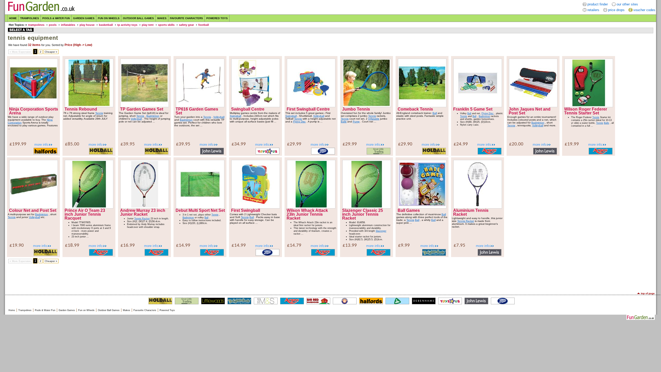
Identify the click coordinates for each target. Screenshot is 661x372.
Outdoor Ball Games (138, 18)
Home (13, 18)
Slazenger (381, 231)
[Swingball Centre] (255, 106)
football (203, 24)
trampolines (36, 24)
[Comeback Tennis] (422, 106)
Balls (344, 121)
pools (53, 24)
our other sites (627, 4)
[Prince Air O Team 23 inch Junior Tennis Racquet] (89, 207)
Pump (356, 121)
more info (41, 144)
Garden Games (84, 18)
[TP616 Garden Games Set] (200, 106)
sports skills (166, 24)
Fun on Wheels (109, 18)
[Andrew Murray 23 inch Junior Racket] (144, 207)
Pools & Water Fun (56, 18)
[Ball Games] (422, 207)
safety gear (186, 24)
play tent (148, 24)
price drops (616, 10)
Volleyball (136, 118)
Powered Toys (217, 18)
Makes (162, 18)
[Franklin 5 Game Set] (477, 106)
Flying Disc (299, 121)
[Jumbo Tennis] (366, 106)
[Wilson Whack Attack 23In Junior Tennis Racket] (311, 207)
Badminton (152, 115)
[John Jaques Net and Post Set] (533, 106)
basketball (106, 24)
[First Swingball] (255, 207)
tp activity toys (127, 24)
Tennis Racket (142, 218)
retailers (593, 10)
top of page (648, 293)
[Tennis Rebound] (89, 106)
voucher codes (644, 10)
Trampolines (29, 18)
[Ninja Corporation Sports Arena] (33, 106)
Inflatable (373, 118)
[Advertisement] (330, 277)
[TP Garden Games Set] (144, 106)
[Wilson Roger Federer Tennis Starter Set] (588, 106)
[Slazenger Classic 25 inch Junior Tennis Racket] (366, 207)
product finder (597, 4)
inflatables (68, 24)
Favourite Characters (186, 18)
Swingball (235, 115)
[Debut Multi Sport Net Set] (200, 207)
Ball (434, 113)
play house (87, 24)
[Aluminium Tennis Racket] (477, 207)
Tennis (99, 113)
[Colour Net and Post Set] (33, 207)
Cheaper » (51, 51)
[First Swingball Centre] (311, 106)
